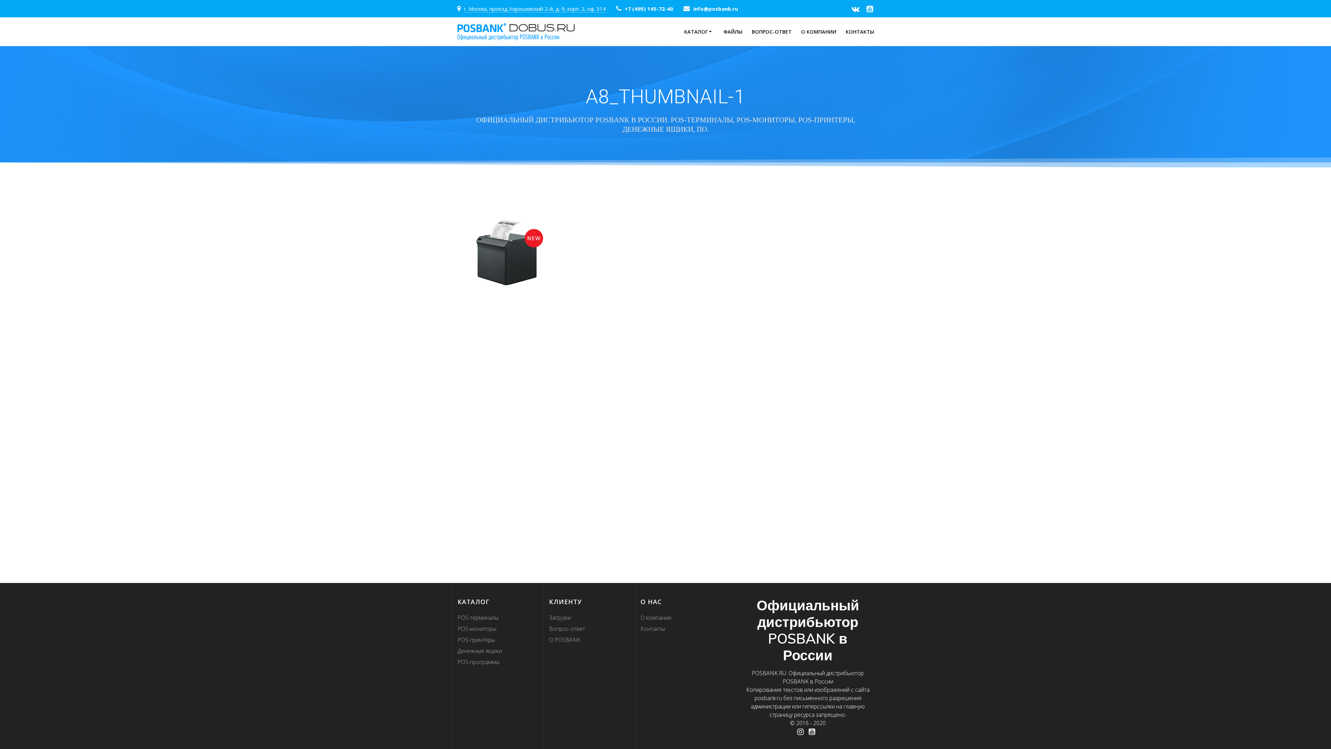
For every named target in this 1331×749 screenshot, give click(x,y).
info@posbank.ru (715, 8)
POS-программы (478, 662)
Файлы (732, 31)
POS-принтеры (476, 640)
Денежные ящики (480, 651)
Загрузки (560, 617)
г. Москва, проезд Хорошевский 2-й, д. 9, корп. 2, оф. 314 (535, 8)
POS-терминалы (478, 617)
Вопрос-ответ (772, 31)
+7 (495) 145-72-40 (649, 8)
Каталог (696, 31)
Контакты (860, 31)
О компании (818, 31)
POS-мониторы (477, 629)
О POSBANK (565, 640)
